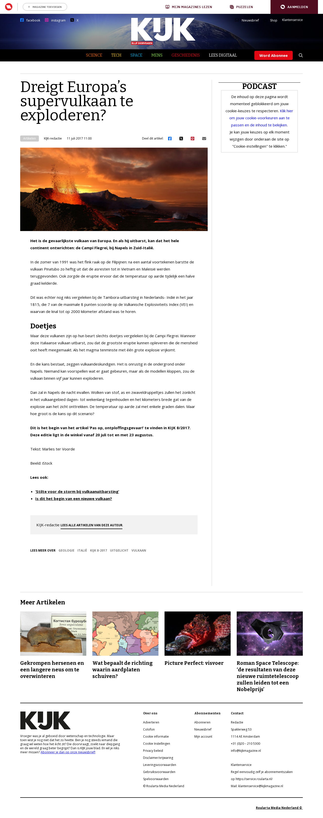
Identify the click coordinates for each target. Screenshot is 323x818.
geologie (66, 550)
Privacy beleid (153, 750)
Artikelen (29, 138)
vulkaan (138, 550)
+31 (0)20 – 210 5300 (245, 743)
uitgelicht (119, 550)
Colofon (149, 729)
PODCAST (259, 86)
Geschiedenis (186, 55)
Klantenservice (292, 20)
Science (94, 55)
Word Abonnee (273, 55)
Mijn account (203, 736)
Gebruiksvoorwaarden (159, 772)
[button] (294, 7)
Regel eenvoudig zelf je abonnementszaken (262, 772)
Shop (273, 20)
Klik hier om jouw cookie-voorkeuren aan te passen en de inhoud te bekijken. (261, 117)
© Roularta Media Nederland (163, 786)
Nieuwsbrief (250, 20)
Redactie (237, 722)
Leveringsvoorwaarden (159, 765)
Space (136, 55)
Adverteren (151, 722)
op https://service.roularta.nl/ (252, 779)
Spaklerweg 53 (241, 729)
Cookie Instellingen (156, 743)
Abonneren (202, 722)
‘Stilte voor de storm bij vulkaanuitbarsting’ (77, 491)
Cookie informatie (156, 736)
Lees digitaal (223, 55)
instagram (58, 20)
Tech (116, 55)
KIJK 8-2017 (98, 550)
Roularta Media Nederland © (279, 808)
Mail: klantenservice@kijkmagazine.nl (257, 786)
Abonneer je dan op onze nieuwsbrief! (68, 752)
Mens (157, 55)
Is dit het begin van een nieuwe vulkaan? (73, 498)
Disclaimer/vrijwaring (158, 758)
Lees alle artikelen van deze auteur (91, 525)
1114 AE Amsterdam (245, 736)
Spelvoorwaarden (156, 779)
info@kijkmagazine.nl (246, 750)
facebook (33, 20)
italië (82, 550)
